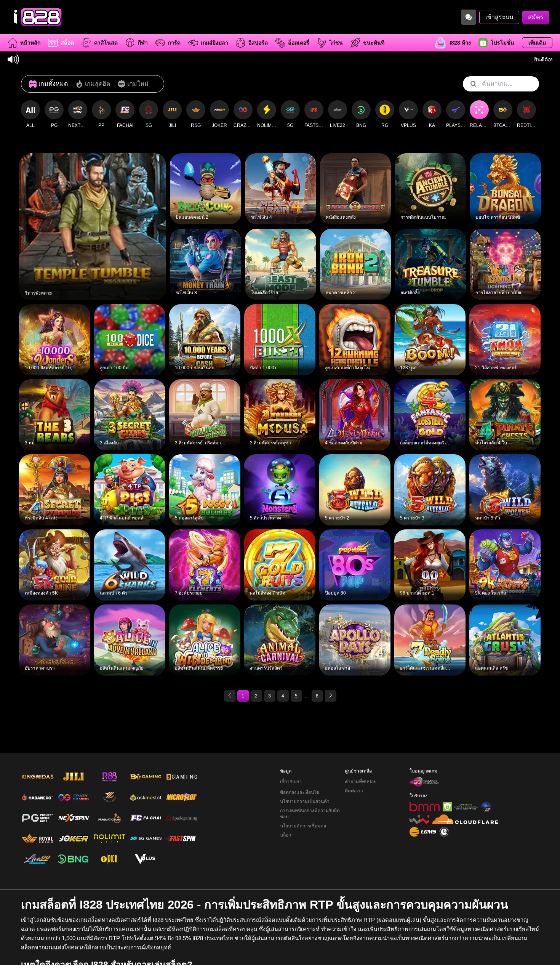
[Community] (468, 17)
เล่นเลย (92, 221)
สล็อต (67, 43)
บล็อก (285, 835)
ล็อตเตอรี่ (298, 43)
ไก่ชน (336, 43)
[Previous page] (229, 696)
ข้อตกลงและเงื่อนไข (299, 792)
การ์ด (174, 43)
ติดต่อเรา (354, 790)
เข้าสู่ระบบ (499, 17)
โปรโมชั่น (502, 43)
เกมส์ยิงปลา (214, 43)
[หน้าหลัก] (36, 17)
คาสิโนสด (106, 43)
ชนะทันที (373, 43)
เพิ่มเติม (537, 43)
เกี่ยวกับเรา (291, 781)
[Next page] (330, 696)
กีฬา (143, 43)
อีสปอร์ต (258, 43)
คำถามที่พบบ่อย (360, 781)
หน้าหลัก (30, 43)
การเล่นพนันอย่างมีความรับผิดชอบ (310, 813)
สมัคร (536, 17)
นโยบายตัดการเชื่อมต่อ (303, 826)
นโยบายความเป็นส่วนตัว (305, 801)
